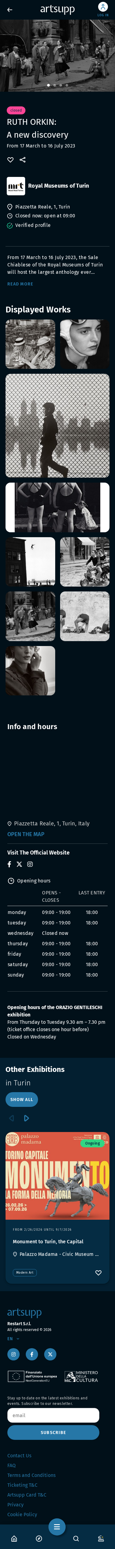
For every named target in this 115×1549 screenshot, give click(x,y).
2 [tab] (55, 85)
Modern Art (24, 1273)
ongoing (92, 1143)
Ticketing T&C (22, 1485)
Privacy (15, 1505)
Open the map (25, 834)
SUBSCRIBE (53, 1432)
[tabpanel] (57, 56)
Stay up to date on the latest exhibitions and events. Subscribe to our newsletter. (47, 1401)
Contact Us (19, 1456)
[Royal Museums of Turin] (16, 186)
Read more (20, 284)
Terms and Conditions (31, 1475)
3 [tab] (61, 85)
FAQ (11, 1465)
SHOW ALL (21, 1099)
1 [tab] (48, 85)
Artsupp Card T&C (26, 1495)
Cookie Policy (22, 1514)
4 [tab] (67, 85)
